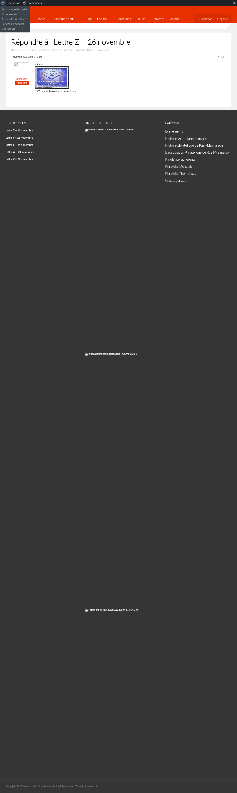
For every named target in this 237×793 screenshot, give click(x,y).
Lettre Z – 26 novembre (62, 50)
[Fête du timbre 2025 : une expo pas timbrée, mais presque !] (117, 609)
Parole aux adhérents (180, 159)
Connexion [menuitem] (14, 2)
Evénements (174, 131)
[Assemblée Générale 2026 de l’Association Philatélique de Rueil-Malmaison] (117, 129)
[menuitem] (3, 3)
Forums (102, 19)
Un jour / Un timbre (39, 50)
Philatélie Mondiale (179, 166)
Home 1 (15, 50)
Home (41, 19)
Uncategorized (175, 180)
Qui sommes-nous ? (63, 19)
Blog (89, 19)
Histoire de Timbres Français (186, 138)
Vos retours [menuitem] (8, 28)
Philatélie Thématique (180, 173)
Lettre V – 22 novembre (19, 159)
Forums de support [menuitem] (13, 23)
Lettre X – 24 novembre (19, 144)
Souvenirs (158, 19)
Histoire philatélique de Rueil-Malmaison (194, 145)
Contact (175, 19)
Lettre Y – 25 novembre (19, 137)
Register (223, 19)
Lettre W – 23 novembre (20, 152)
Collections (123, 19)
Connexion (206, 19)
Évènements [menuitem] (34, 2)
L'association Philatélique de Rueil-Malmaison (198, 152)
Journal (141, 19)
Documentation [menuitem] (10, 14)
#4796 (221, 57)
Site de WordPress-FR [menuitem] (14, 9)
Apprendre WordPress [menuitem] (14, 19)
